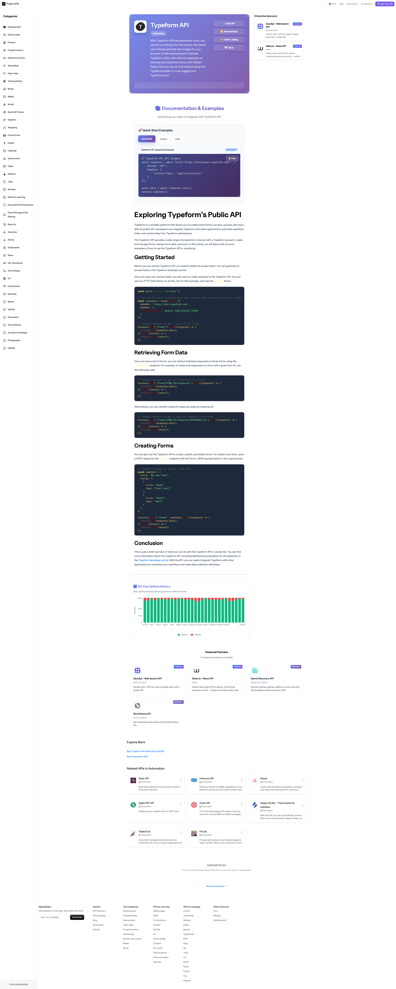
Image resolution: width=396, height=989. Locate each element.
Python (163, 139)
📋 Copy (232, 158)
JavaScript (147, 139)
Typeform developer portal (153, 560)
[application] (189, 612)
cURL (177, 139)
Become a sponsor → (216, 886)
